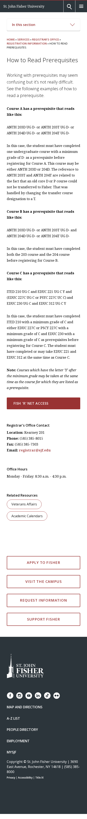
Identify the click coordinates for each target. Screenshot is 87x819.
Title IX (39, 777)
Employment (18, 741)
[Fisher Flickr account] (56, 695)
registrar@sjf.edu (35, 450)
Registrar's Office (45, 39)
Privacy (11, 777)
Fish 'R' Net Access (31, 403)
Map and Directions (24, 707)
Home (11, 39)
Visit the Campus (43, 581)
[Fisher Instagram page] (19, 695)
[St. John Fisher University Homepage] (25, 666)
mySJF (11, 752)
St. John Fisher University (23, 6)
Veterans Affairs (24, 504)
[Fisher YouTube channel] (28, 695)
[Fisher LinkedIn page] (38, 695)
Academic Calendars (27, 516)
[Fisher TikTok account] (47, 695)
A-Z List (13, 718)
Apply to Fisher (43, 562)
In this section (23, 24)
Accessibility (25, 777)
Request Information (43, 600)
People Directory (22, 729)
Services (23, 39)
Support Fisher (43, 619)
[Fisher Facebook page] (10, 695)
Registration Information (27, 43)
